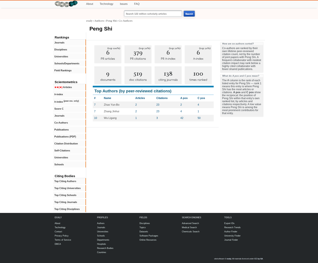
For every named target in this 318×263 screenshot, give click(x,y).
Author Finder (230, 231)
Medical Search (189, 227)
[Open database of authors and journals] (66, 2)
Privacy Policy (62, 235)
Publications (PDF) (65, 136)
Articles (63, 87)
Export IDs (229, 223)
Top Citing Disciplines (67, 209)
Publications (61, 129)
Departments (103, 240)
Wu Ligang (110, 118)
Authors (99, 20)
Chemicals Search (190, 231)
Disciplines (60, 49)
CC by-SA (258, 259)
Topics (142, 227)
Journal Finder (231, 240)
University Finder (232, 235)
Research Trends (232, 227)
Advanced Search (190, 223)
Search (189, 13)
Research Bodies (105, 248)
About (89, 3)
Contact (58, 231)
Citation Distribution (66, 143)
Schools (59, 164)
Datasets (143, 231)
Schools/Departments (66, 63)
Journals (59, 42)
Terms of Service (63, 240)
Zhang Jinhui (111, 111)
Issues (124, 3)
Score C (59, 108)
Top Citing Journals (65, 202)
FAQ (136, 3)
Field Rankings (63, 70)
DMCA (58, 244)
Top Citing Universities (67, 188)
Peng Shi (111, 20)
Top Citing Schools (65, 195)
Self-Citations (62, 150)
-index (58, 94)
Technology (106, 3)
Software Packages (148, 235)
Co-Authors (61, 122)
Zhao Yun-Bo (111, 104)
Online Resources (148, 240)
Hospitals (101, 244)
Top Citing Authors (65, 181)
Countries (101, 252)
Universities (61, 56)
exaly (89, 20)
